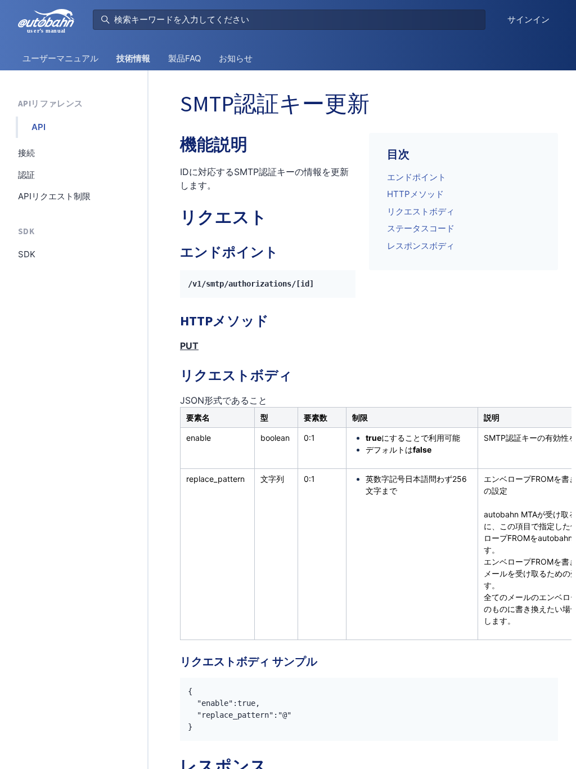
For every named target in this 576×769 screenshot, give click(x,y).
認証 (26, 174)
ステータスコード (420, 228)
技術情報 (133, 58)
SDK (26, 231)
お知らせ (236, 58)
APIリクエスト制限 (54, 196)
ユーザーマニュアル (60, 58)
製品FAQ (184, 58)
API (39, 127)
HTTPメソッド (415, 194)
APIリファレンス (50, 103)
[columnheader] (218, 417)
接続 (26, 152)
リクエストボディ (420, 211)
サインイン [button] (528, 19)
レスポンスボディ (420, 245)
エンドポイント (416, 177)
